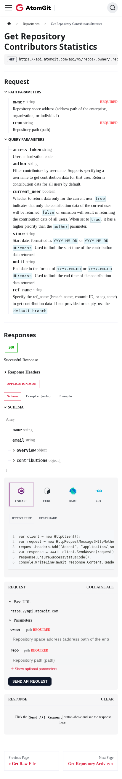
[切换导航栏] (8, 7)
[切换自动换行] (97, 536)
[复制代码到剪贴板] (107, 536)
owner (15, 630)
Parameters (23, 620)
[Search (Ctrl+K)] (112, 7)
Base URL (22, 602)
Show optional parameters (36, 669)
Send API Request (29, 681)
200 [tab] (11, 347)
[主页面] (9, 24)
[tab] (12, 396)
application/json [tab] (21, 383)
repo (14, 650)
